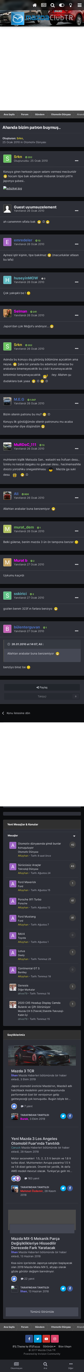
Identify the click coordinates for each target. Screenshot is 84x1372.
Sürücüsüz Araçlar (29, 865)
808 (26, 494)
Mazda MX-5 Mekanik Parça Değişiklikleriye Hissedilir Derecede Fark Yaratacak (35, 1243)
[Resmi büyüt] (5, 176)
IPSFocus (34, 1346)
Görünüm (48, 1346)
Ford (20, 886)
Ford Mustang (27, 916)
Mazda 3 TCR (22, 1071)
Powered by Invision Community (42, 1353)
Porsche (22, 903)
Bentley (22, 972)
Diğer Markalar (26, 989)
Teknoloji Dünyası (28, 868)
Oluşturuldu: (31, 160)
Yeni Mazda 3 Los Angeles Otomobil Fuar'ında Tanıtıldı (35, 1141)
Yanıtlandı (29, 210)
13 (38, 240)
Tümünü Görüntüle (42, 1311)
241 (34, 311)
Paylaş (43, 687)
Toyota (22, 937)
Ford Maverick (27, 882)
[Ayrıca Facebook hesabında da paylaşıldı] (70, 1116)
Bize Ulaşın (65, 1346)
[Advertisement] (42, 69)
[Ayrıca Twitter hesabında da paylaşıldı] (63, 1116)
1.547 (32, 399)
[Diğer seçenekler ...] (77, 160)
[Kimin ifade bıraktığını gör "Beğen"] (14, 1106)
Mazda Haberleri (29, 1075)
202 (29, 157)
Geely (21, 955)
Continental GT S (29, 968)
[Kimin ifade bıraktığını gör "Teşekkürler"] (18, 1178)
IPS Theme (19, 1346)
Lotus (21, 951)
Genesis (23, 985)
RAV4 (21, 933)
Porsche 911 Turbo (29, 899)
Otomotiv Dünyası (35, 142)
